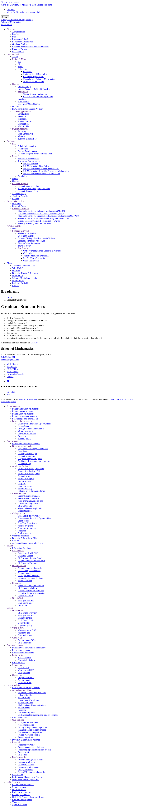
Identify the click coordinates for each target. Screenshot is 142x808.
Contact (10, 376)
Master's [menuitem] (15, 156)
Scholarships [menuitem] (23, 114)
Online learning (24, 463)
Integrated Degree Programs (30, 458)
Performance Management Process (27, 777)
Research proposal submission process (34, 750)
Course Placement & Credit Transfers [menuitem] (34, 89)
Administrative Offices (22, 690)
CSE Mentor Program (27, 563)
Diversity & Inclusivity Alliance (26, 538)
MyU (9, 394)
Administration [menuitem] (18, 32)
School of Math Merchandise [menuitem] (25, 278)
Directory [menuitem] (11, 29)
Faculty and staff (14, 685)
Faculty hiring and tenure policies (32, 727)
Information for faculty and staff (26, 687)
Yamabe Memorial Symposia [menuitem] (36, 256)
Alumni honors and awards (29, 568)
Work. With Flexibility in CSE (25, 779)
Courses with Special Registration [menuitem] (38, 96)
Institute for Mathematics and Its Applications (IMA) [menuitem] (41, 213)
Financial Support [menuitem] (20, 183)
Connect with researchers (23, 652)
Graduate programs (26, 456)
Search (5, 17)
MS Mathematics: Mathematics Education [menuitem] (41, 173)
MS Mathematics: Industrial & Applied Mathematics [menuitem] (46, 171)
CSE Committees (19, 717)
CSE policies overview (28, 722)
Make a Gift (6, 24)
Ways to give (18, 628)
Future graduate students (23, 414)
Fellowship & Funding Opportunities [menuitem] (34, 188)
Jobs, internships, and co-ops (30, 501)
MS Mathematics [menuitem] (30, 163)
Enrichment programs (21, 792)
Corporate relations (26, 677)
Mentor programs (25, 431)
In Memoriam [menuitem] (18, 51)
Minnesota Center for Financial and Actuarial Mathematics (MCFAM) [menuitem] (48, 216)
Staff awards (17, 774)
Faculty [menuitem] (15, 34)
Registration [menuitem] (23, 91)
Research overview (26, 745)
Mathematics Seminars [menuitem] (27, 233)
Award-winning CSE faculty (30, 760)
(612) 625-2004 (8, 357)
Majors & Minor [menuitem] (19, 59)
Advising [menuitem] (22, 131)
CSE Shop (22, 755)
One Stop (11, 9)
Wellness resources (20, 536)
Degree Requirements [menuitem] (27, 151)
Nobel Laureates (25, 580)
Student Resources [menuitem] (20, 129)
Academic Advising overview (31, 468)
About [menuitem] (15, 56)
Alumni (10, 545)
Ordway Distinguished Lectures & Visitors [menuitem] (36, 238)
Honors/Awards (19, 565)
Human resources (25, 702)
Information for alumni (22, 548)
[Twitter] (8, 381)
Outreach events (19, 789)
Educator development (22, 799)
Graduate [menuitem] (11, 141)
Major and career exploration (30, 508)
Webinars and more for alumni (31, 585)
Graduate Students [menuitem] (20, 44)
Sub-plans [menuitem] (22, 69)
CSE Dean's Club (25, 620)
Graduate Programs (26, 712)
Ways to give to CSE (27, 630)
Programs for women (27, 433)
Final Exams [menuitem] (23, 101)
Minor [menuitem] (20, 66)
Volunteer (16, 802)
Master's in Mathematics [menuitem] (28, 158)
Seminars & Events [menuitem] (20, 231)
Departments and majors (22, 446)
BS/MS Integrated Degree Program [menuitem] (27, 109)
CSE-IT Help (12, 369)
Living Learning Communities (31, 429)
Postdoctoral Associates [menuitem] (22, 42)
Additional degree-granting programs (34, 461)
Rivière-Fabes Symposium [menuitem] (29, 243)
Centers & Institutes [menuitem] (20, 208)
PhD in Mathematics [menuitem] (27, 146)
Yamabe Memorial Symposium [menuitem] (31, 241)
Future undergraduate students (25, 409)
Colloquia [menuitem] (27, 253)
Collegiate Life (18, 513)
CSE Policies (18, 720)
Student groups (24, 438)
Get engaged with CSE (28, 553)
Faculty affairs (24, 697)
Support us (17, 665)
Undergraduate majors (27, 453)
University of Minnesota (27, 399)
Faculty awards (19, 757)
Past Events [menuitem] (23, 248)
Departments (23, 451)
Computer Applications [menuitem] (33, 76)
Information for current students (26, 443)
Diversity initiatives (26, 660)
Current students (14, 441)
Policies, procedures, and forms (31, 491)
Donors (10, 608)
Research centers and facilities (31, 747)
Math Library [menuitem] (18, 280)
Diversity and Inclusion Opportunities (34, 424)
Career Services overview (29, 496)
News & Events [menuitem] (14, 226)
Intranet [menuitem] (15, 198)
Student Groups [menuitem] (24, 121)
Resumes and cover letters (29, 498)
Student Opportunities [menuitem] (21, 111)
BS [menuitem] (19, 64)
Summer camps (19, 787)
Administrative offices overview (32, 692)
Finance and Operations (28, 700)
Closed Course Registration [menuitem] (35, 94)
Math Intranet (12, 371)
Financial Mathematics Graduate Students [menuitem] (30, 46)
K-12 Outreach (13, 782)
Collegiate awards (25, 769)
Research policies (25, 737)
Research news (18, 662)
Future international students (24, 416)
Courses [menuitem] (15, 84)
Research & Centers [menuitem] (15, 201)
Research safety (24, 752)
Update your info (25, 595)
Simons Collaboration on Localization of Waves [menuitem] (39, 221)
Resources (16, 583)
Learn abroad (23, 426)
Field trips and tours (21, 794)
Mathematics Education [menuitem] (33, 81)
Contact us (22, 605)
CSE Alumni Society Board (30, 558)
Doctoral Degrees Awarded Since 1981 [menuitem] (35, 154)
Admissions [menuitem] (23, 149)
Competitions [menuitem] (23, 124)
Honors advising (25, 488)
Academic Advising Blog (29, 473)
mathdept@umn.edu (10, 359)
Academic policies (26, 725)
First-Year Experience (27, 523)
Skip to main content (10, 2)
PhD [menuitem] (14, 144)
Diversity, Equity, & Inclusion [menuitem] (25, 273)
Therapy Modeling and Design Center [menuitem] (34, 223)
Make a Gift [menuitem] (17, 275)
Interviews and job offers (29, 503)
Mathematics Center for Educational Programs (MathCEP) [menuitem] (43, 218)
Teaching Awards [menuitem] (19, 196)
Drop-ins (22, 483)
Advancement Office (27, 640)
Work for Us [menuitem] (23, 126)
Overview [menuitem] (27, 71)
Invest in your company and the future (28, 648)
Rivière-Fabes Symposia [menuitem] (34, 258)
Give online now (25, 603)
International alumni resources (31, 590)
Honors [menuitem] (15, 106)
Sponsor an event (19, 804)
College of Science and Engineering (17, 19)
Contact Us (17, 638)
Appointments (24, 476)
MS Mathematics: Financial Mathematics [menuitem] (41, 168)
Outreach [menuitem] (16, 270)
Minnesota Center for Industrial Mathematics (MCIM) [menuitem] (41, 211)
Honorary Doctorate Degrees (30, 578)
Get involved (18, 550)
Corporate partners (15, 645)
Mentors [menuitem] (21, 136)
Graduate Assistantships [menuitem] (28, 186)
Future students (13, 406)
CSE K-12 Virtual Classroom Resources (29, 797)
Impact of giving (25, 625)
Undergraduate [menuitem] (13, 54)
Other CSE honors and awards (31, 772)
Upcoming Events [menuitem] (26, 236)
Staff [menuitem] (14, 37)
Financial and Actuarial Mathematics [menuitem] (39, 79)
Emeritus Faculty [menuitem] (19, 49)
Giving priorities (25, 618)
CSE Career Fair (25, 506)
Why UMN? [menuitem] (17, 268)
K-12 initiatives (24, 657)
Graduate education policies (30, 732)
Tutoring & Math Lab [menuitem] (27, 139)
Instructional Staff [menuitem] (20, 39)
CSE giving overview (27, 613)
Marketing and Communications (32, 705)
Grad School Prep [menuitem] (25, 134)
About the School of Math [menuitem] (23, 265)
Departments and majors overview (33, 448)
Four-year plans (24, 486)
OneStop (35, 343)
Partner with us (18, 655)
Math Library (12, 364)
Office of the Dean (26, 695)
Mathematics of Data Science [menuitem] (36, 74)
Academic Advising (21, 466)
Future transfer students (22, 411)
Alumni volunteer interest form (31, 560)
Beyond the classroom (22, 421)
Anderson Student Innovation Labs (27, 543)
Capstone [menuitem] (22, 99)
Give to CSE (17, 598)
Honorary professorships (28, 767)
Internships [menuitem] (22, 119)
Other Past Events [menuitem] (31, 261)
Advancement (24, 680)
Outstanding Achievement (29, 570)
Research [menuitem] (22, 116)
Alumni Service (24, 573)
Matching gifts (24, 633)
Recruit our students (21, 650)
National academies (26, 762)
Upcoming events (25, 555)
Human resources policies (29, 735)
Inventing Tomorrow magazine (31, 593)
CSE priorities (24, 672)
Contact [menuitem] (15, 285)
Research (22, 436)
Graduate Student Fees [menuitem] (28, 191)
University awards (26, 764)
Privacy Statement (116, 399)
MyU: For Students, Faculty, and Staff (23, 12)
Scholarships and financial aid (25, 419)
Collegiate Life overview (29, 516)
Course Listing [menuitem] (24, 86)
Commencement (25, 481)
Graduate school (25, 511)
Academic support (26, 478)
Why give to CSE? (26, 600)
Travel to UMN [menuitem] (24, 246)
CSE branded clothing (27, 588)
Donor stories (24, 623)
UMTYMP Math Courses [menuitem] (29, 104)
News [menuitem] (14, 228)
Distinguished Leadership (29, 575)
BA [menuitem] (19, 61)
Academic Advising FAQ (29, 471)
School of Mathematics (11, 22)
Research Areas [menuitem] (19, 206)
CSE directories (24, 643)
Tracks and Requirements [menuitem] (29, 161)
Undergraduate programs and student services (38, 715)
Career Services (19, 493)
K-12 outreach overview (23, 784)
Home (9, 297)
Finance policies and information (32, 730)
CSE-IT (15, 540)
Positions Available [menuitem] (20, 283)
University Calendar (15, 374)
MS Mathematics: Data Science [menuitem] (37, 166)
